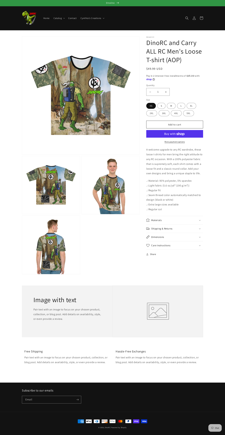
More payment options (175, 142)
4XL (176, 113)
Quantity (150, 85)
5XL (189, 113)
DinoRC (107, 427)
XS (151, 106)
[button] (59, 18)
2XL (152, 113)
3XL (164, 113)
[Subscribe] (77, 400)
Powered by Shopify (119, 427)
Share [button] (153, 254)
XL (191, 106)
